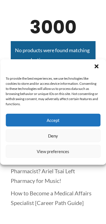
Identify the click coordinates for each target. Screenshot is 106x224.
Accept (53, 120)
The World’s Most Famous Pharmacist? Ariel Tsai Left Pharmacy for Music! (43, 171)
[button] (97, 67)
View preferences (53, 151)
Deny (53, 135)
